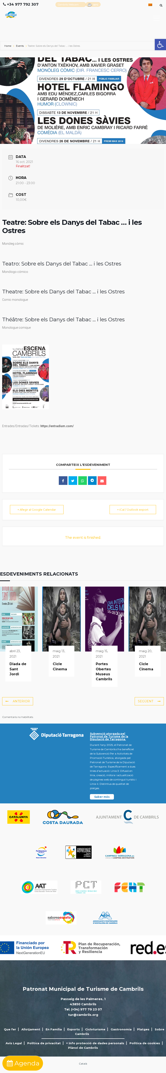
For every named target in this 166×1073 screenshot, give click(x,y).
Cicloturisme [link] (95, 1029)
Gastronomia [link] (121, 1029)
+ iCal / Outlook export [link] (132, 509)
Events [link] (20, 45)
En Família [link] (54, 1029)
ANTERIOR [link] (21, 701)
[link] (160, 44)
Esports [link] (73, 1029)
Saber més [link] (102, 796)
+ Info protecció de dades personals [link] (95, 1043)
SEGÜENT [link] (145, 701)
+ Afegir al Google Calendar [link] (37, 509)
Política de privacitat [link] (44, 1043)
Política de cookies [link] (144, 1043)
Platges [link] (143, 1029)
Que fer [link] (10, 1029)
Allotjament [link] (30, 1029)
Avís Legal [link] (14, 1043)
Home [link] (8, 45)
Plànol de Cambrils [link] (83, 1047)
